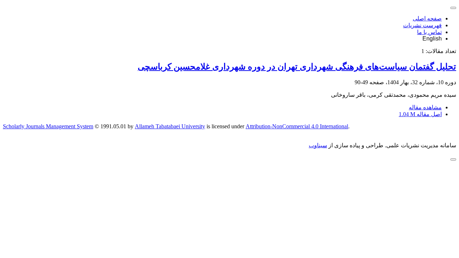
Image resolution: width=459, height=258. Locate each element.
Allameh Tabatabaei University (170, 126)
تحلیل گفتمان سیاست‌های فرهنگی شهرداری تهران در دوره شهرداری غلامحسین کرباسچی (297, 66)
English (432, 38)
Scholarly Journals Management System (48, 126)
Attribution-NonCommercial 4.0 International (297, 126)
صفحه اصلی (427, 18)
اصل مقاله (420, 114)
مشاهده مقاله (425, 107)
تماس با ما (429, 32)
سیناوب (318, 145)
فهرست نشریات (422, 25)
